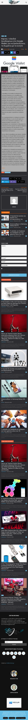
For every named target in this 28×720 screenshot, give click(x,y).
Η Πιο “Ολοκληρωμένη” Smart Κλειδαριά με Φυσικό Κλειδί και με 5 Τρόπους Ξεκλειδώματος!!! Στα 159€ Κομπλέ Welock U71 (13, 566)
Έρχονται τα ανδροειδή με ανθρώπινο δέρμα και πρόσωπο (21, 190)
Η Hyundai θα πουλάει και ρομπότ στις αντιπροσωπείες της (13, 369)
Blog (2, 299)
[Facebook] (2, 52)
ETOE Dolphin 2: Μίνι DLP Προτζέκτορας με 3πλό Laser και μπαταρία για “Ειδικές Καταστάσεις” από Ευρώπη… (13, 303)
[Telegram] (11, 52)
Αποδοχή (5, 718)
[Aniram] (2, 49)
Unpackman (3, 306)
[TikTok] (19, 653)
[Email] (8, 52)
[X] (5, 52)
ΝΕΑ (5, 36)
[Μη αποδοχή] (26, 715)
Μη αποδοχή (12, 718)
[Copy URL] (17, 52)
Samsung (3, 227)
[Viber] (14, 52)
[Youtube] (14, 657)
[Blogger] (4, 653)
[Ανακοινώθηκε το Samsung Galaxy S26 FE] (5, 226)
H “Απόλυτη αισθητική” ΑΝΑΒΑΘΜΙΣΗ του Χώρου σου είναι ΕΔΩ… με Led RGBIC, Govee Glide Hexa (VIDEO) (13, 500)
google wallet (7, 172)
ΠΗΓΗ (3, 168)
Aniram (5, 49)
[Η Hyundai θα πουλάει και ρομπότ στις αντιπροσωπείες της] (5, 217)
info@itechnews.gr (10, 663)
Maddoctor (14, 678)
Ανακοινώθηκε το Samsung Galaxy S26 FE (18, 224)
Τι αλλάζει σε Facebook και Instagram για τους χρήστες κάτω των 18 (17, 232)
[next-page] (4, 239)
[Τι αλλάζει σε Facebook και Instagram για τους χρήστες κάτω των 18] (5, 233)
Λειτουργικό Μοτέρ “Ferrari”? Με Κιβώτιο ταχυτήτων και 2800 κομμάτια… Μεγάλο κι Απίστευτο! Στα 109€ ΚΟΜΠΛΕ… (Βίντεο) (13, 600)
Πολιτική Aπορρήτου (21, 718)
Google (3, 36)
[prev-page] (2, 239)
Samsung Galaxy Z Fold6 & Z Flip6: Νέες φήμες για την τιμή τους (7, 190)
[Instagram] (11, 653)
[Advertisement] (14, 19)
